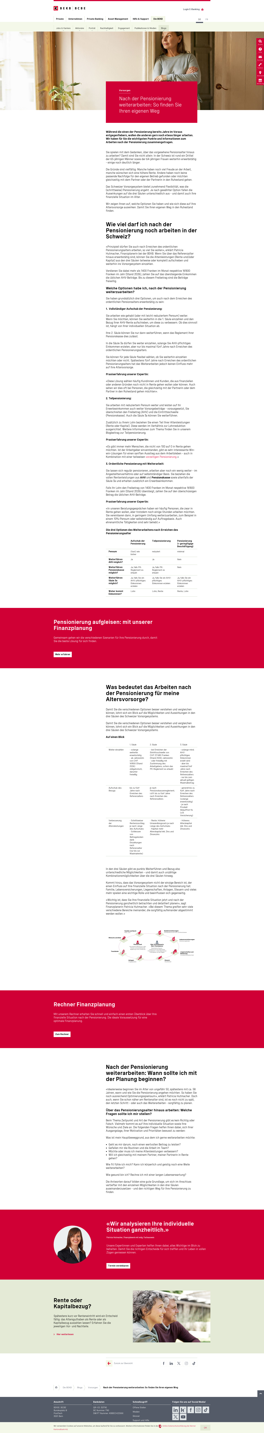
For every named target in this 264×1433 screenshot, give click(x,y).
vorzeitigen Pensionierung (161, 456)
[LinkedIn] (175, 1410)
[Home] (56, 1387)
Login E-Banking (191, 9)
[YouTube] (183, 1417)
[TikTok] (206, 1410)
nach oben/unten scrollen (260, 1393)
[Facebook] (190, 1410)
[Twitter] (175, 1417)
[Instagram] (198, 1410)
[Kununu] (183, 1410)
